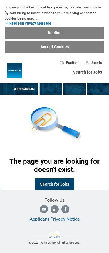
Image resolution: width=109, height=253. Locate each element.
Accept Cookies (54, 46)
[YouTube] (44, 209)
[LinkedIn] (55, 209)
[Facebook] (65, 209)
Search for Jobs (87, 72)
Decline (55, 32)
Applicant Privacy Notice (55, 219)
